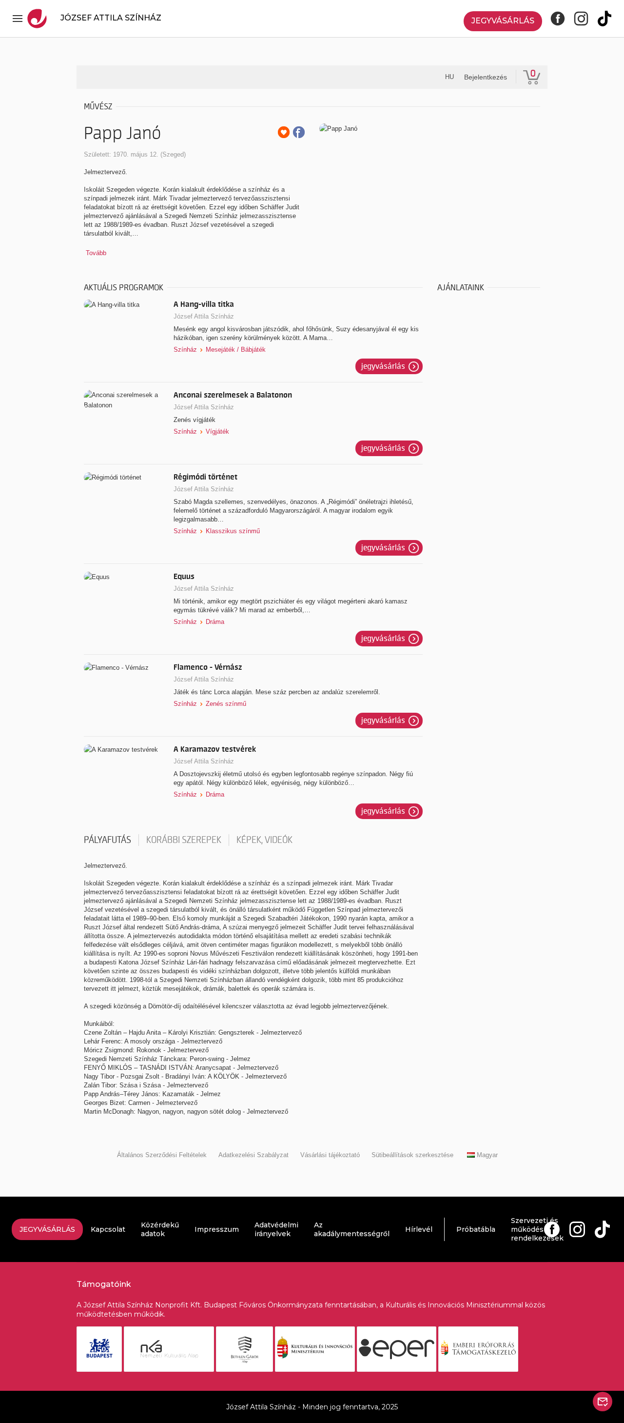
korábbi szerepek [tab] (183, 840)
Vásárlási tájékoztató (330, 1155)
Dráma (215, 621)
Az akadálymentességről (352, 1229)
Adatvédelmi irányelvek (276, 1229)
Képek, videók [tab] (264, 840)
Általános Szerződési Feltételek (162, 1155)
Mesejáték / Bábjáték (236, 349)
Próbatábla (475, 1229)
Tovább (96, 253)
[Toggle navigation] (17, 18)
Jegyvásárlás (502, 20)
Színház (185, 349)
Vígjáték (217, 431)
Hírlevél (418, 1229)
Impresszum (217, 1229)
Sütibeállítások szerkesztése (412, 1155)
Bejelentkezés (485, 77)
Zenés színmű (226, 703)
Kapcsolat (108, 1229)
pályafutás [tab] (107, 840)
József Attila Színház (204, 316)
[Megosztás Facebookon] (299, 132)
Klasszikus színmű (233, 531)
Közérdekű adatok (160, 1229)
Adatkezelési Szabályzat (253, 1155)
